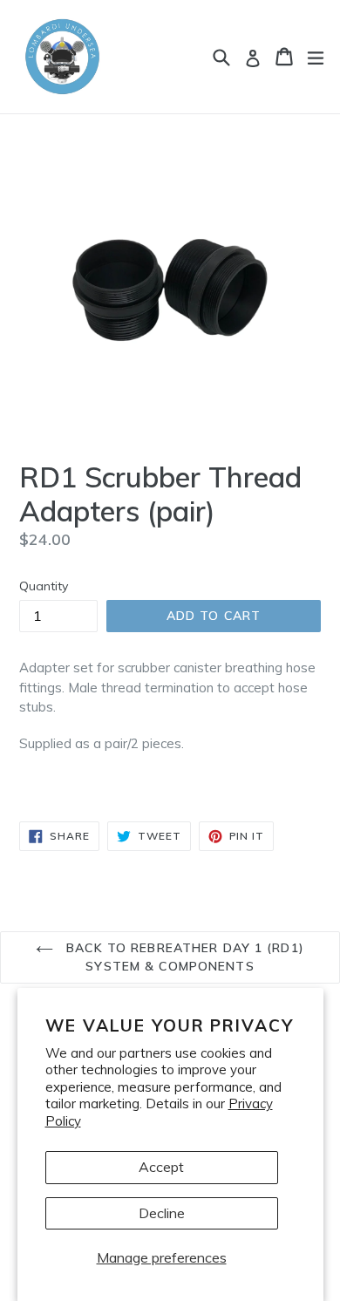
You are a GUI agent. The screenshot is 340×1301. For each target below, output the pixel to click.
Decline (162, 1213)
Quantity (43, 586)
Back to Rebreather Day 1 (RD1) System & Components (183, 957)
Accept (161, 1166)
